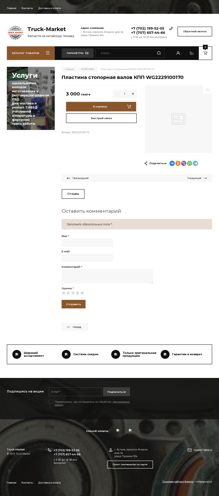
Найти (159, 53)
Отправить (73, 304)
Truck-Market (46, 29)
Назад (77, 327)
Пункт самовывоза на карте (130, 464)
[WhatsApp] (189, 163)
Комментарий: (72, 266)
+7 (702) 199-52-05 (147, 28)
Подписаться (116, 391)
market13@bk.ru (203, 450)
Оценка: (68, 288)
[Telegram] (195, 163)
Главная (11, 8)
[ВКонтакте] (172, 163)
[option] (178, 119)
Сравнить (207, 89)
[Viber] (183, 163)
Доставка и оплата (49, 8)
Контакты (27, 8)
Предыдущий (80, 178)
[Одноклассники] (178, 163)
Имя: (65, 236)
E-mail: (66, 251)
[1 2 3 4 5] (137, 293)
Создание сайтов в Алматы (178, 481)
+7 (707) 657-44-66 (148, 33)
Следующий (194, 178)
